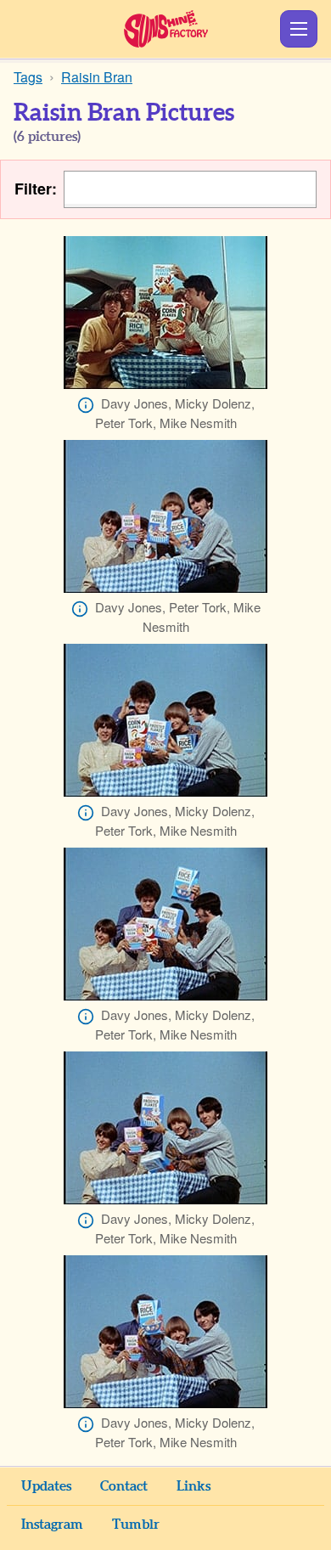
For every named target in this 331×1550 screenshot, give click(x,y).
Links (193, 1486)
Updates (46, 1486)
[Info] (85, 405)
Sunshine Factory (166, 29)
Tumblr (136, 1524)
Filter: (35, 189)
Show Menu (298, 29)
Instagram (52, 1524)
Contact (124, 1486)
